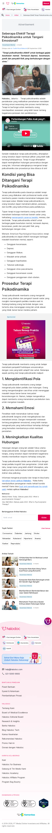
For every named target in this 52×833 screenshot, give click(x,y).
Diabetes (18, 533)
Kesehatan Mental (8, 45)
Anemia (38, 538)
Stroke (36, 533)
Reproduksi (15, 544)
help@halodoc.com (12, 669)
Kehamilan (7, 538)
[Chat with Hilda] (48, 621)
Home (8, 15)
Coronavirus (7, 533)
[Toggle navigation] (3, 3)
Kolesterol (17, 538)
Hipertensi (28, 538)
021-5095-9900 (11, 674)
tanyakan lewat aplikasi (16, 480)
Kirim (44, 517)
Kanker (5, 544)
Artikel (16, 15)
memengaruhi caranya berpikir (25, 217)
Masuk (46, 3)
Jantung (28, 533)
